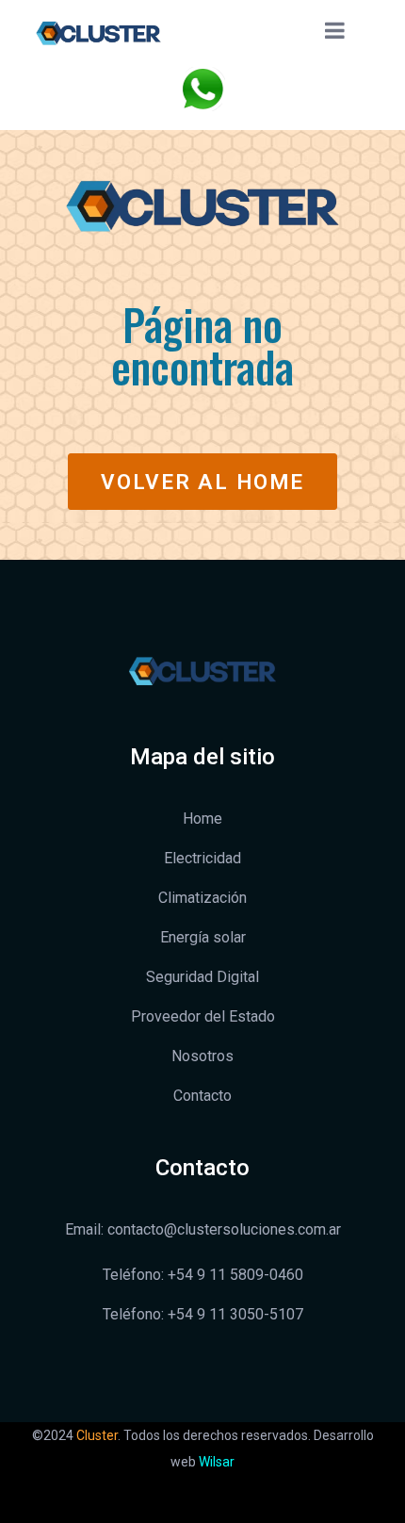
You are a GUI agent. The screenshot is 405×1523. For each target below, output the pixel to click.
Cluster (97, 1435)
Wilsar (217, 1461)
